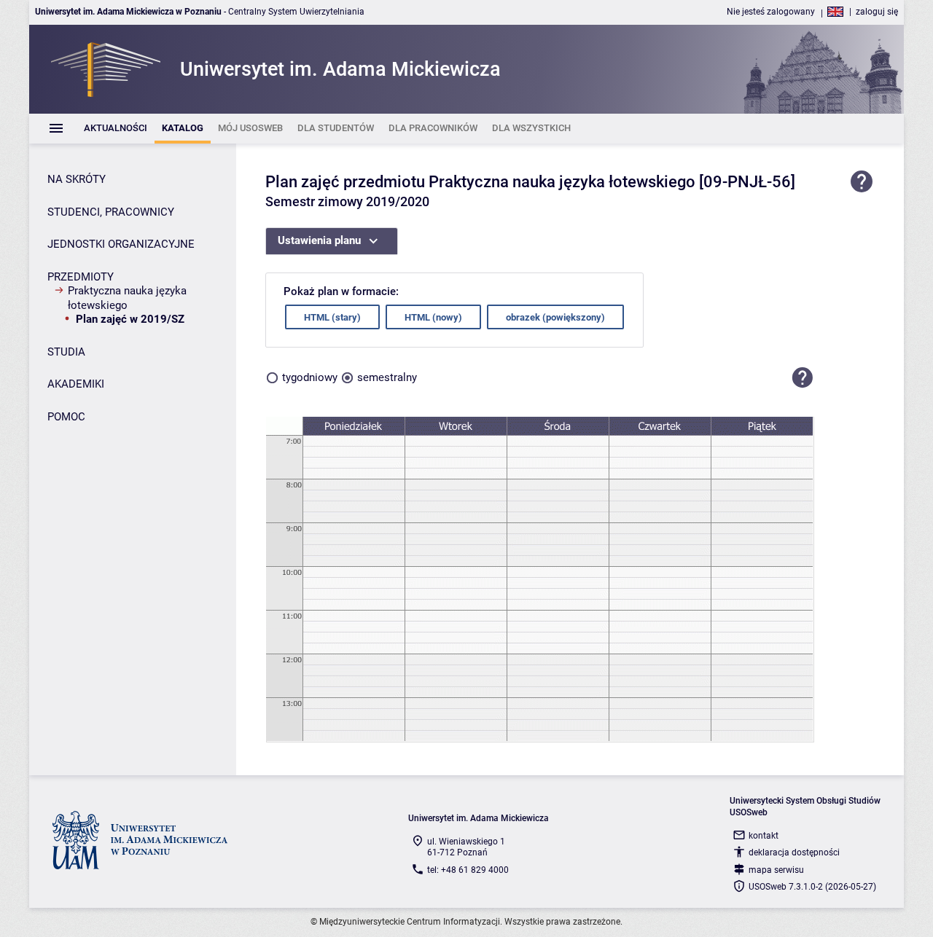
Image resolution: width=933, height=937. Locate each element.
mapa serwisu (776, 870)
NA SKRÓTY (76, 179)
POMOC (66, 416)
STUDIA (66, 351)
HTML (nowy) (433, 317)
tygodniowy (309, 377)
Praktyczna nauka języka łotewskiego (127, 298)
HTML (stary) (332, 317)
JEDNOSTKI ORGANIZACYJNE (121, 244)
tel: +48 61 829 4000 (468, 870)
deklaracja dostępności (794, 852)
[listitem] (116, 129)
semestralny (387, 377)
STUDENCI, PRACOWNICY (110, 212)
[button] (802, 377)
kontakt (763, 836)
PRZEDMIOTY (80, 276)
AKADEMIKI (75, 384)
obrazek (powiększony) (555, 317)
